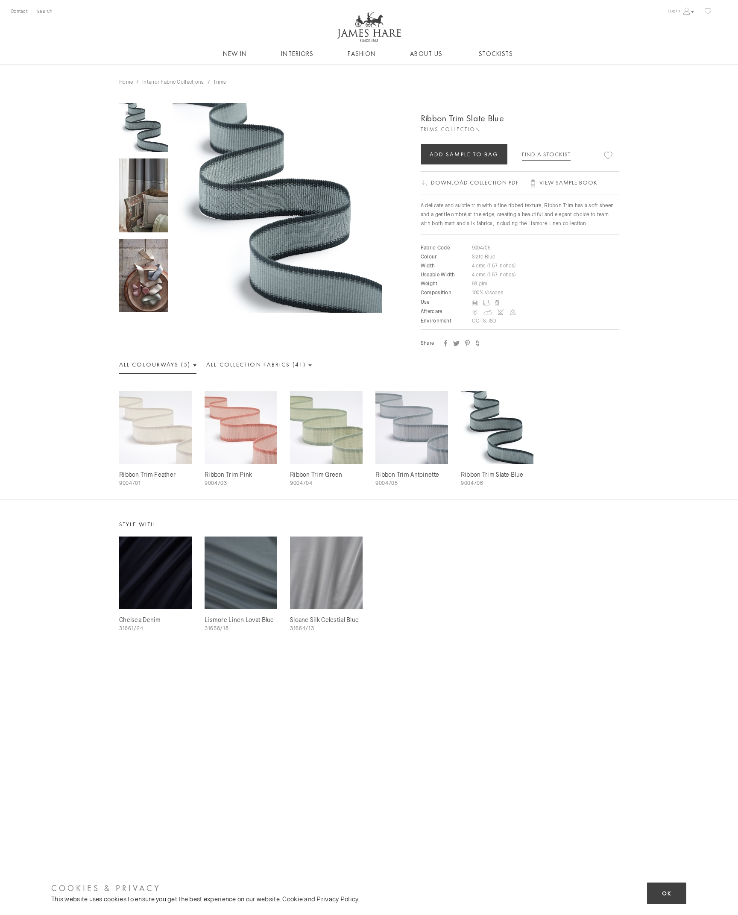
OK (666, 893)
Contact (19, 11)
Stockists (496, 54)
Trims (219, 82)
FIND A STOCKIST (546, 154)
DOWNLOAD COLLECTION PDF (475, 182)
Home (126, 82)
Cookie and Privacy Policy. (320, 899)
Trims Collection (450, 129)
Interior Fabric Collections (173, 82)
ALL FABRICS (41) (257, 364)
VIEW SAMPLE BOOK (568, 182)
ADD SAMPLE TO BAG (464, 154)
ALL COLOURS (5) (156, 364)
